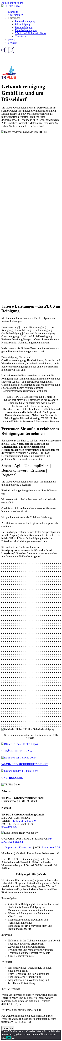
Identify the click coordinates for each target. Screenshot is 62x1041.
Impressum (11, 847)
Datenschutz (26, 847)
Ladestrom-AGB (51, 847)
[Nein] (13, 1038)
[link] (13, 11)
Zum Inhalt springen (12, 2)
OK (8, 1038)
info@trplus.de (9, 826)
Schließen (8, 1028)
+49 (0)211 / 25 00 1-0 (23, 820)
